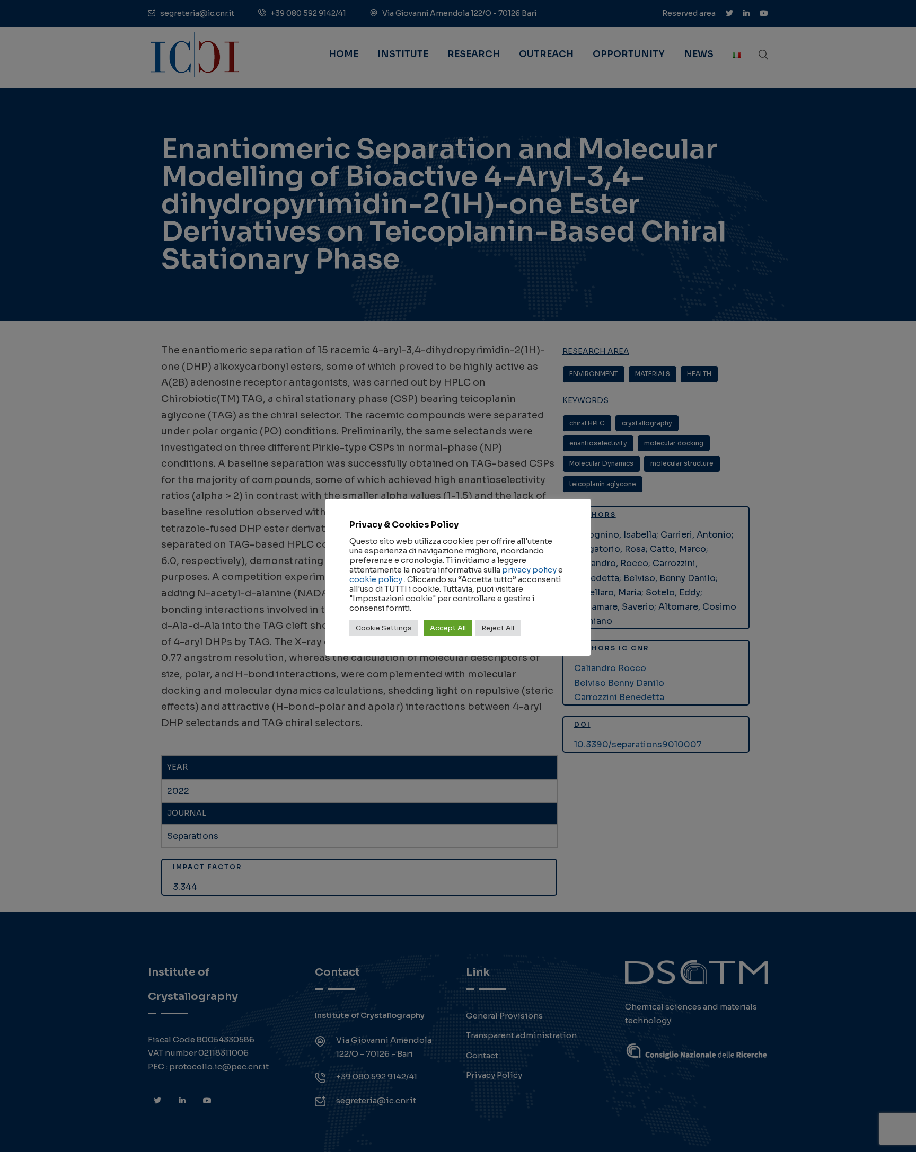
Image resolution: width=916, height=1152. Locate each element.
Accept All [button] (448, 627)
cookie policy (375, 579)
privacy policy (529, 570)
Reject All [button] (497, 627)
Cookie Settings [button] (384, 627)
